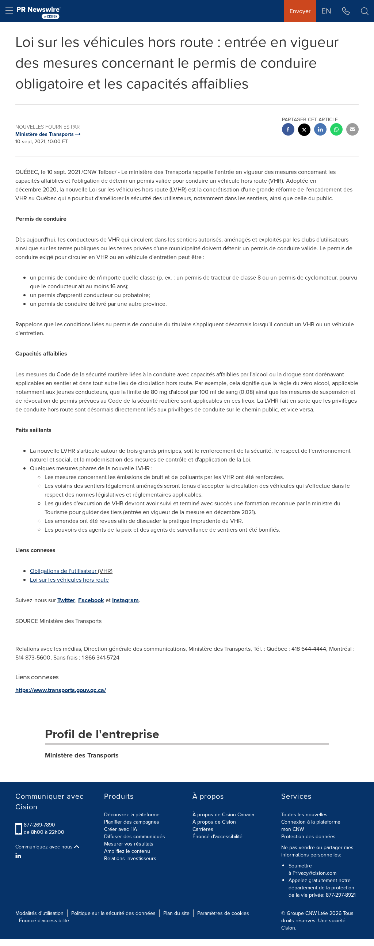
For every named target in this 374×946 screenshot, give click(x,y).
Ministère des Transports (82, 755)
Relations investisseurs (130, 858)
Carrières (202, 829)
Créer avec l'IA (120, 829)
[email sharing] (352, 130)
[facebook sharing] (288, 130)
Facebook (91, 600)
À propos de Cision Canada (223, 814)
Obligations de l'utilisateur (63, 571)
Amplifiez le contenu (127, 851)
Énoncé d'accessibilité (217, 836)
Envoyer (300, 11)
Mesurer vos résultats (128, 843)
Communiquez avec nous (44, 846)
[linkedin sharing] (320, 130)
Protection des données (308, 836)
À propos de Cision (214, 821)
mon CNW (292, 829)
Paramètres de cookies (223, 913)
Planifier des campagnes (131, 821)
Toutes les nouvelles (304, 814)
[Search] (364, 11)
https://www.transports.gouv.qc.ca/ (60, 690)
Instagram (125, 600)
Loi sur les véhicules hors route (69, 579)
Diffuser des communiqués (134, 836)
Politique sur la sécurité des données (113, 913)
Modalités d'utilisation (39, 913)
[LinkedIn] (19, 855)
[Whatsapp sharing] (336, 130)
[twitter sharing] (304, 131)
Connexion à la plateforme (310, 821)
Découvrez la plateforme (132, 814)
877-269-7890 (39, 824)
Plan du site (176, 913)
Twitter (66, 600)
